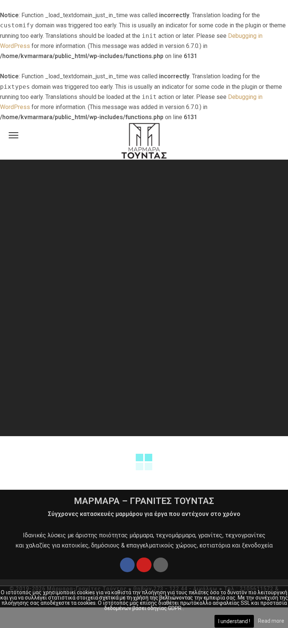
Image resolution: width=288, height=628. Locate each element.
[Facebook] (127, 565)
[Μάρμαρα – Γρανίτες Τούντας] (144, 141)
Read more (271, 621)
